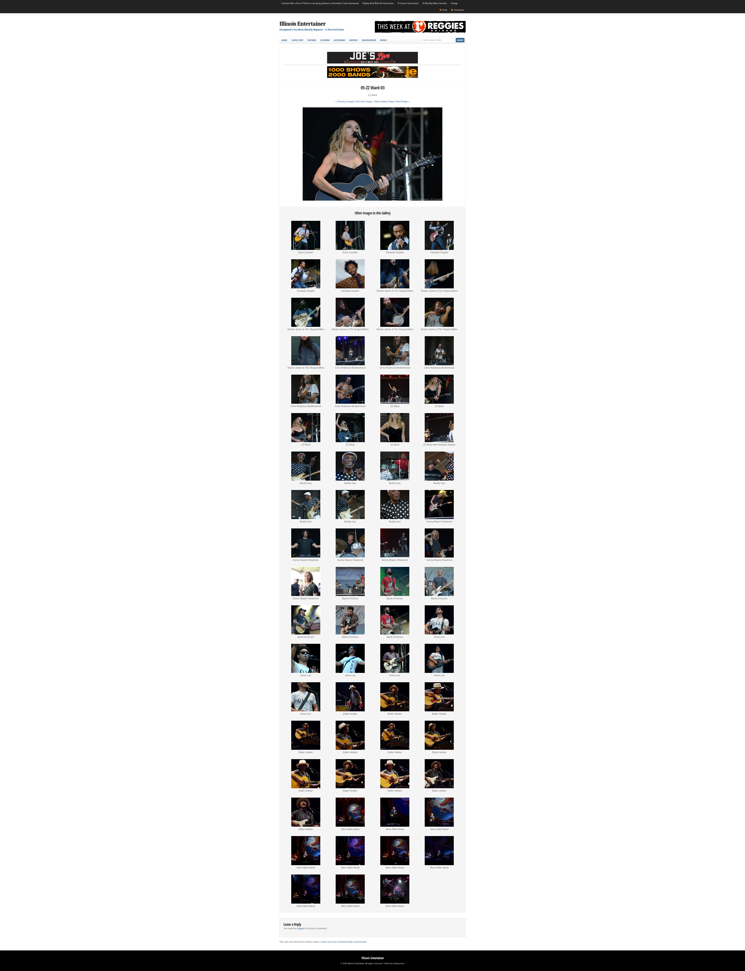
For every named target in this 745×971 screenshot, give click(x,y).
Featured (312, 40)
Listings (454, 3)
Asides (284, 40)
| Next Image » (402, 101)
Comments (459, 9)
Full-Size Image (364, 101)
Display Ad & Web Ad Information (378, 3)
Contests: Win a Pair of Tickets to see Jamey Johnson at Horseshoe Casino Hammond (320, 3)
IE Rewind (324, 40)
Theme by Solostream (393, 963)
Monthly (353, 40)
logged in (302, 928)
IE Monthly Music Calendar (435, 3)
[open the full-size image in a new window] (372, 201)
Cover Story (297, 40)
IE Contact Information (408, 3)
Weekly (383, 40)
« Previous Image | (345, 101)
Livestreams (339, 40)
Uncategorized (369, 40)
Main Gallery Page (384, 101)
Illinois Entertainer (302, 23)
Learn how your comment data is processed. (344, 942)
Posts (445, 9)
